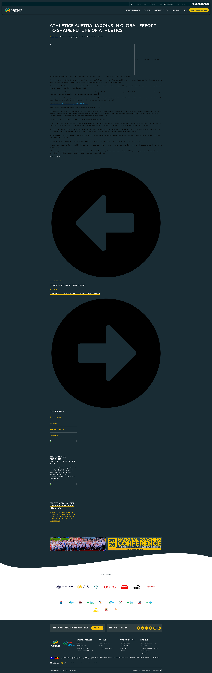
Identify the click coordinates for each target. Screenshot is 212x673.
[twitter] (201, 4)
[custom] (198, 4)
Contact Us (54, 436)
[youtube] (204, 4)
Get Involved (55, 423)
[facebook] (192, 4)
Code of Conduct (54, 670)
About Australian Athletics (148, 643)
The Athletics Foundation (106, 648)
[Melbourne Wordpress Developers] (161, 670)
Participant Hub (161, 10)
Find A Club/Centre (181, 4)
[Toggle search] (132, 4)
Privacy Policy (64, 670)
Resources (153, 4)
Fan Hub (147, 10)
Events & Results (133, 10)
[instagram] (195, 4)
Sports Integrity (144, 650)
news (56, 37)
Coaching (123, 648)
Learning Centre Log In (166, 4)
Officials (122, 650)
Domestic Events (82, 645)
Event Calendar (55, 417)
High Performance (57, 429)
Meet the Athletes (104, 643)
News (185, 10)
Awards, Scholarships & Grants (149, 648)
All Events (79, 643)
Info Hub (175, 10)
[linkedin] (207, 4)
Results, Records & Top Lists (85, 650)
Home (52, 37)
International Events (83, 648)
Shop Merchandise (141, 4)
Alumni (101, 645)
